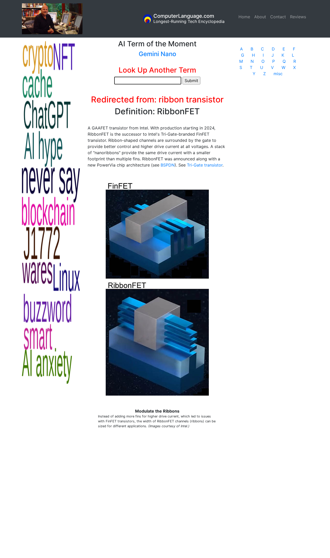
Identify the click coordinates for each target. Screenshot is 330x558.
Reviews (298, 16)
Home (245, 16)
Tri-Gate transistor (204, 165)
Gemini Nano (157, 54)
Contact (278, 16)
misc (278, 73)
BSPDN (168, 165)
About (260, 16)
